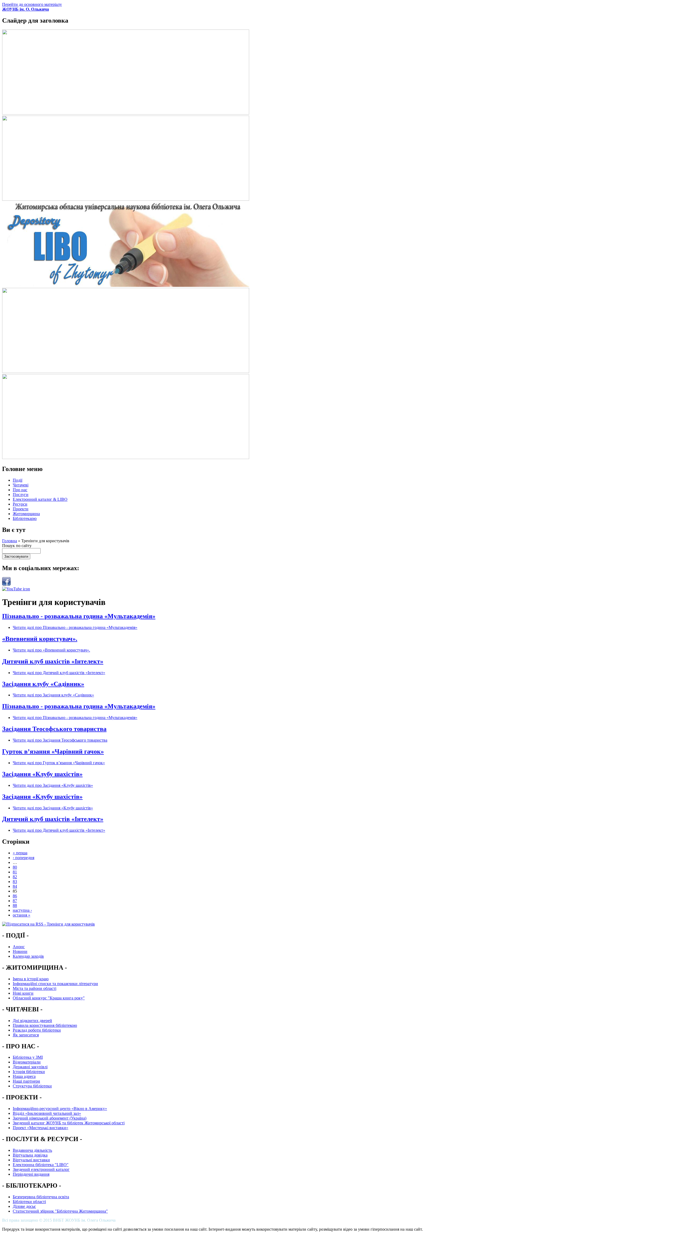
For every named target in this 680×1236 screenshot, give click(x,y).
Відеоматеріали (27, 1062)
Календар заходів (28, 956)
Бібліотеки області (29, 1201)
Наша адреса (24, 1076)
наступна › (22, 910)
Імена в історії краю (31, 979)
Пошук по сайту (17, 545)
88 (15, 905)
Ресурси (20, 504)
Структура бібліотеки (32, 1086)
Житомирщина (26, 513)
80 (15, 867)
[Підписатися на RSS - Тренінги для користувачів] (48, 924)
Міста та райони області (34, 988)
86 (15, 896)
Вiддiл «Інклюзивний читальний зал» (47, 1113)
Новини (20, 951)
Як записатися (26, 1035)
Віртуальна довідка (30, 1155)
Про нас (20, 489)
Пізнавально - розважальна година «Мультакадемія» (78, 616)
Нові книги (23, 993)
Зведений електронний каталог (41, 1169)
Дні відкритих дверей (32, 1020)
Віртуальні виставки (31, 1160)
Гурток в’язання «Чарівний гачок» (53, 751)
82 (15, 877)
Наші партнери (26, 1081)
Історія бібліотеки (29, 1071)
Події (17, 480)
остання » (21, 915)
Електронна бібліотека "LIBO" (41, 1164)
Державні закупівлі (30, 1067)
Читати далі (75, 627)
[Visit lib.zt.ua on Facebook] (6, 584)
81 (15, 872)
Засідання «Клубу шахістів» (42, 774)
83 (15, 881)
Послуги (20, 494)
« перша (20, 853)
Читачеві (20, 485)
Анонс (19, 946)
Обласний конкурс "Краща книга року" (49, 998)
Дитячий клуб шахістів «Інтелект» (52, 661)
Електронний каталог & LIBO (40, 499)
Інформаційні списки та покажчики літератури (55, 983)
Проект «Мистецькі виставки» (40, 1127)
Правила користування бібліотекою (45, 1025)
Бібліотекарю (25, 518)
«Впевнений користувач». (39, 638)
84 (15, 886)
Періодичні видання (31, 1174)
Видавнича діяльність (32, 1150)
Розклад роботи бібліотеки (37, 1030)
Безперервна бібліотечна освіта (41, 1197)
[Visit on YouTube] (16, 589)
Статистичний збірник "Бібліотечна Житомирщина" (60, 1211)
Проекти (20, 509)
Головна (9, 541)
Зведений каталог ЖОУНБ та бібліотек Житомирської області (69, 1123)
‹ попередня (23, 857)
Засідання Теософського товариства (54, 728)
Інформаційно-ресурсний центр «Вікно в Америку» (60, 1108)
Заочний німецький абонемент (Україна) (49, 1118)
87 (15, 900)
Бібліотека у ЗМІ (28, 1057)
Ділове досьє (24, 1206)
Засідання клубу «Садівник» (43, 683)
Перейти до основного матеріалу (32, 4)
